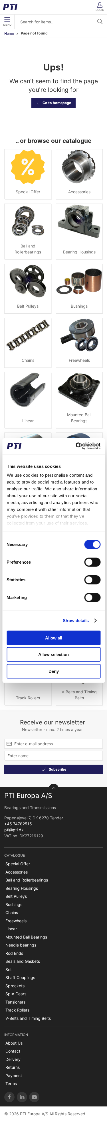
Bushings (79, 306)
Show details (76, 620)
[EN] (12, 7)
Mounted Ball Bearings (26, 937)
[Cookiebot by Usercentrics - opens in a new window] (76, 446)
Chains (28, 360)
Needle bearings (20, 945)
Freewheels (79, 360)
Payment (13, 1075)
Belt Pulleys (28, 306)
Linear (28, 420)
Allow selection (53, 654)
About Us (14, 1043)
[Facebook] (9, 1097)
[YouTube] (34, 1097)
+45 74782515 (18, 823)
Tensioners (15, 1002)
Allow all (53, 637)
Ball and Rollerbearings (26, 880)
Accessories (79, 191)
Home (9, 33)
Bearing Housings (79, 251)
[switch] (92, 561)
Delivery (13, 1059)
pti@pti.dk (14, 829)
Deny (54, 671)
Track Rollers (28, 697)
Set (8, 969)
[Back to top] (54, 789)
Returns (12, 1067)
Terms (11, 1083)
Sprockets (15, 985)
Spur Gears (15, 993)
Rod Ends (14, 953)
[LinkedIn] (22, 1097)
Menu (7, 24)
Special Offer (28, 191)
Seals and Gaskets (22, 961)
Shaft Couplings (20, 977)
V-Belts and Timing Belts (28, 1018)
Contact (12, 1051)
